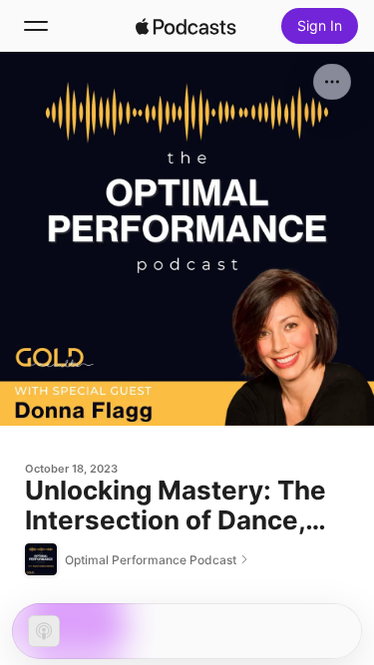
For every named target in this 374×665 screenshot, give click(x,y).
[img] (186, 26)
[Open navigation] (36, 26)
